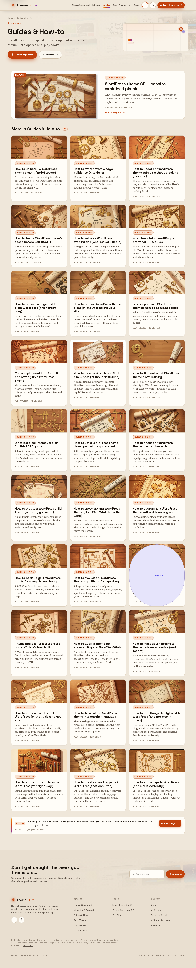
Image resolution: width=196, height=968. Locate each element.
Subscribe (177, 874)
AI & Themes (80, 925)
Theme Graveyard (81, 5)
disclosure (28, 945)
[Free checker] (21, 920)
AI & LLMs (156, 910)
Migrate (96, 5)
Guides (106, 5)
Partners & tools (159, 915)
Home (10, 18)
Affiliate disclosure (161, 920)
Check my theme (24, 54)
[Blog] (14, 920)
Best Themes (119, 5)
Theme (27, 5)
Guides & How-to (82, 915)
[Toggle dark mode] (153, 5)
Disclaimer (156, 925)
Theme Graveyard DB (123, 910)
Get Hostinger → (170, 823)
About (154, 905)
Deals (136, 5)
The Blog (117, 915)
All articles (48, 54)
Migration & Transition (85, 910)
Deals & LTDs (80, 930)
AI (130, 5)
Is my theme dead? (172, 5)
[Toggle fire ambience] (145, 5)
